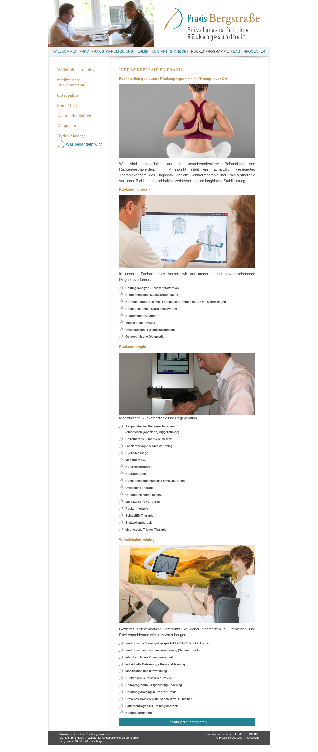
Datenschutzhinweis (218, 734)
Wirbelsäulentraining (76, 69)
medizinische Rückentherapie (71, 82)
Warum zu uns (119, 51)
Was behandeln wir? (84, 144)
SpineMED (67, 105)
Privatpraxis (92, 51)
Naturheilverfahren (74, 115)
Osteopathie (68, 95)
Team (235, 51)
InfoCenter (253, 51)
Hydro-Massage (71, 135)
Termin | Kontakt (151, 51)
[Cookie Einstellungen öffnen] (11, 746)
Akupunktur (68, 125)
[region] (101, 23)
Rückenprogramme (210, 51)
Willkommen (65, 51)
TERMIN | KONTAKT (246, 734)
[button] (187, 288)
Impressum (252, 737)
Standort (179, 51)
